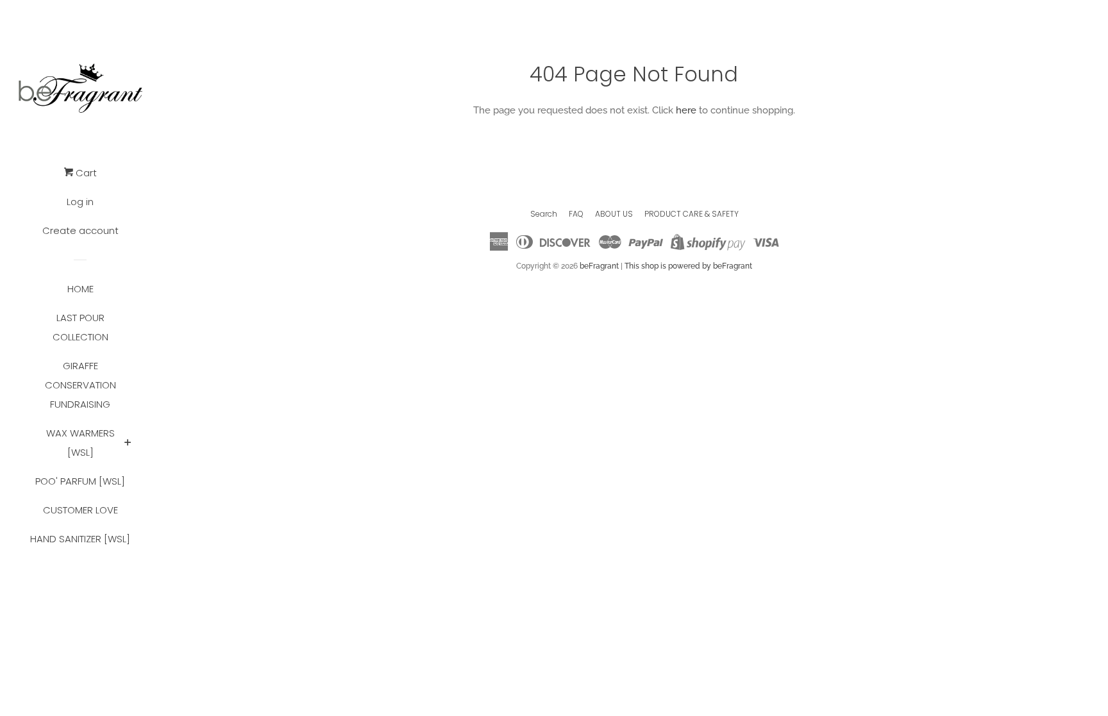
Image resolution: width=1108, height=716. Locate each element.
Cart (85, 172)
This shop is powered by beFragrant (688, 266)
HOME (80, 289)
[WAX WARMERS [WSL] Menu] (128, 443)
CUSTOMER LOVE (80, 510)
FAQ (576, 213)
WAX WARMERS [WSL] (80, 442)
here (686, 110)
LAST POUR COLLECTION (80, 327)
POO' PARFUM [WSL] (80, 481)
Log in (80, 201)
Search (543, 213)
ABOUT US (614, 213)
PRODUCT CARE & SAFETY (691, 213)
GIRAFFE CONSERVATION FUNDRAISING (80, 385)
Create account (80, 230)
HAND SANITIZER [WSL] (80, 538)
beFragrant (599, 266)
